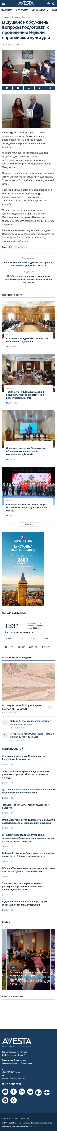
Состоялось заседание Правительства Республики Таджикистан (27, 340)
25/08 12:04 (8, 846)
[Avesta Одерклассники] (13, 1100)
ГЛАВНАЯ (6, 1118)
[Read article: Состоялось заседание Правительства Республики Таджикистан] (28, 320)
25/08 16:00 (12, 515)
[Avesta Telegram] (5, 1100)
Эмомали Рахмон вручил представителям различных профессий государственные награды (25, 774)
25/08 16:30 (12, 459)
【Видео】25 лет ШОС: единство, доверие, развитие (25, 806)
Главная (6, 16)
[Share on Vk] (29, 88)
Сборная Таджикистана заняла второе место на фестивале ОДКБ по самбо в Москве (26, 507)
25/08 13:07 (8, 813)
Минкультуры (21, 247)
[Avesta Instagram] (22, 1091)
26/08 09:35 (12, 346)
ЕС (10, 247)
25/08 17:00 (12, 403)
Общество (10, 444)
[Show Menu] (3, 3)
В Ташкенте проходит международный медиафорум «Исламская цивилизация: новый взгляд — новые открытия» (28, 838)
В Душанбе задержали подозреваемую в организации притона (30, 722)
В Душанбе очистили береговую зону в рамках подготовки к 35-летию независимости (28, 855)
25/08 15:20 (8, 798)
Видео (13, 971)
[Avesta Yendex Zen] (47, 1092)
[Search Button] (53, 3)
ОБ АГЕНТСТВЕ (22, 1118)
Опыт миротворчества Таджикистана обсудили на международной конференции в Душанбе (26, 451)
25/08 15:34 (8, 783)
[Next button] (53, 959)
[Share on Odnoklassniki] (40, 88)
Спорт (9, 500)
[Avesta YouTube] (5, 1091)
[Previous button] (4, 959)
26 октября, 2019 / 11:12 (14, 44)
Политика (6, 9)
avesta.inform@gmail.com (13, 1078)
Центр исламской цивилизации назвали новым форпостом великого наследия (28, 791)
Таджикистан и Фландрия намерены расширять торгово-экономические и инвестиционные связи (26, 394)
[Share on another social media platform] (50, 88)
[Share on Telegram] (18, 88)
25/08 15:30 (8, 861)
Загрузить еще (28, 524)
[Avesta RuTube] (38, 1092)
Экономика (22, 9)
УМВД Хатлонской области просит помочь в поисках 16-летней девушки (32, 735)
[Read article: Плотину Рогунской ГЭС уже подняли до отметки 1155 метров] (28, 682)
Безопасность (40, 9)
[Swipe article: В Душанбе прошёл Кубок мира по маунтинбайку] (28, 959)
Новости (16, 16)
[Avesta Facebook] (13, 1091)
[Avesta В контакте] (30, 1091)
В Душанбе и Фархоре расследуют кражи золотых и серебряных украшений (25, 903)
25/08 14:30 (8, 910)
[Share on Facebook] (7, 88)
